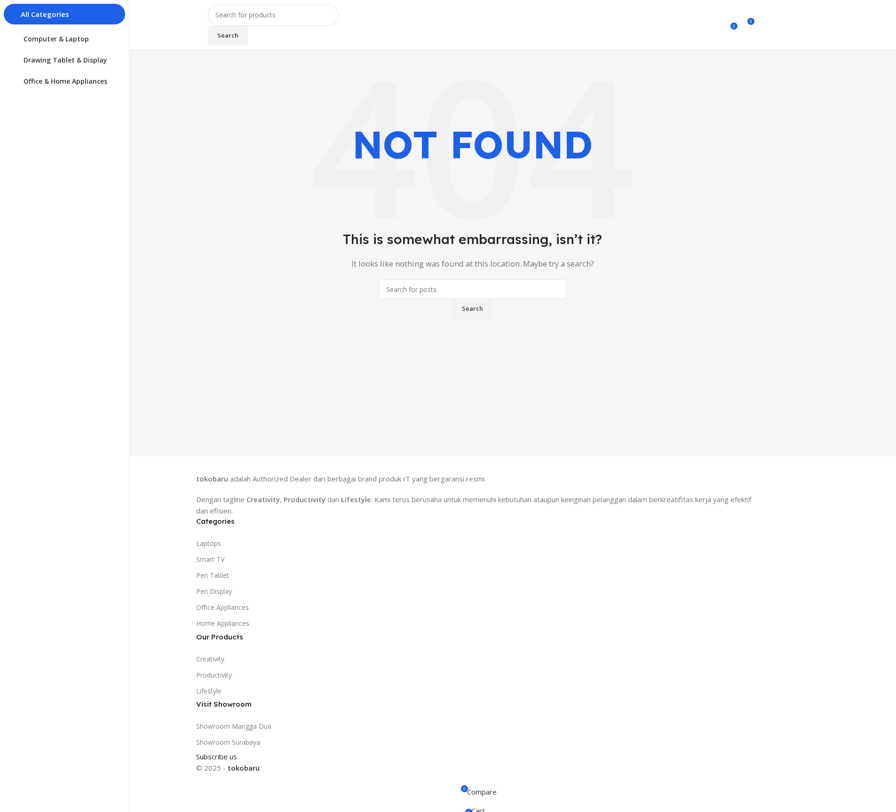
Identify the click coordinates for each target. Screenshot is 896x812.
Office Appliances (222, 607)
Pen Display (214, 591)
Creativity (210, 658)
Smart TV (210, 559)
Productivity (214, 674)
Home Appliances (222, 623)
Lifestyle (209, 690)
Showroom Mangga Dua (233, 726)
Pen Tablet (212, 575)
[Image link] (239, 463)
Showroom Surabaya (228, 742)
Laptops (208, 543)
